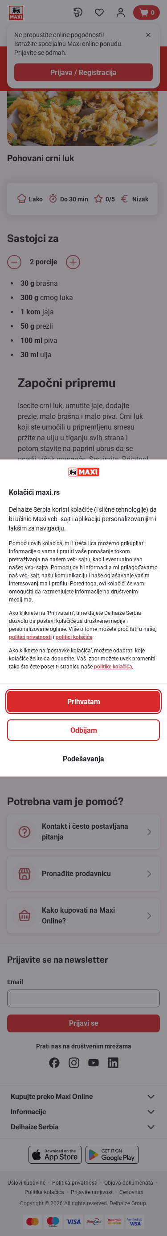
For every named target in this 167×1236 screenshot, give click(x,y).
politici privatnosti (30, 637)
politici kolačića (74, 637)
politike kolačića (113, 667)
